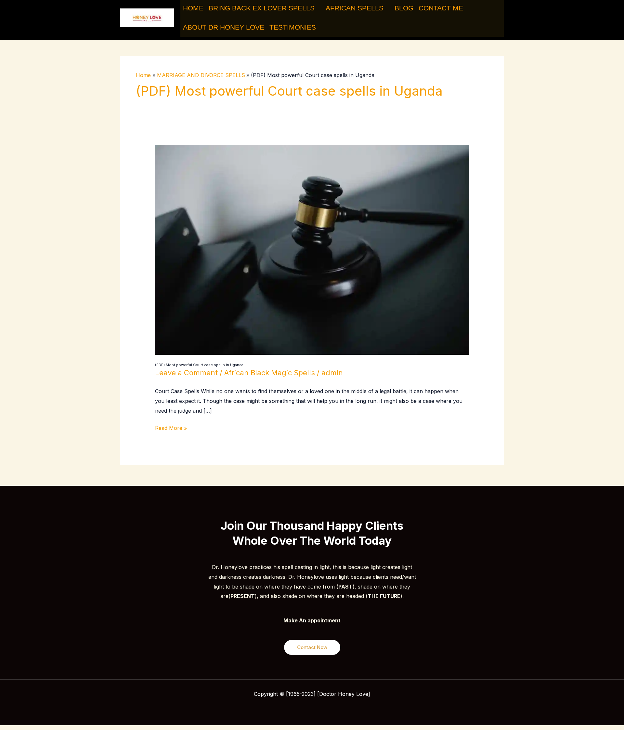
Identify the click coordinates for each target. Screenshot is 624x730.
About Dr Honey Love (223, 27)
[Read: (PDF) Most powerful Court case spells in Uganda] (312, 249)
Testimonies (292, 27)
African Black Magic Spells (269, 372)
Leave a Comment (186, 372)
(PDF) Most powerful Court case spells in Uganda (199, 365)
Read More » (171, 427)
